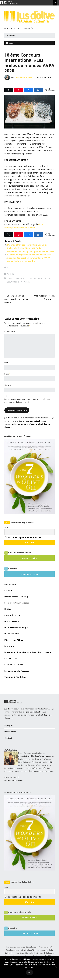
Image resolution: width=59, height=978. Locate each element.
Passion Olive (10, 658)
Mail (6, 527)
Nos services (10, 731)
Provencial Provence (13, 664)
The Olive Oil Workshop (15, 677)
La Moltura (9, 646)
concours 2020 (20, 278)
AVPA (9, 278)
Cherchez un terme (29, 574)
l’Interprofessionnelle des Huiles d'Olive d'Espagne (27, 652)
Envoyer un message (13, 780)
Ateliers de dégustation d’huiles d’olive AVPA (29, 254)
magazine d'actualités (33, 421)
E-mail (7, 374)
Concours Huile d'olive (39, 278)
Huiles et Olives (11, 633)
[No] (55, 967)
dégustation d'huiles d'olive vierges (34, 756)
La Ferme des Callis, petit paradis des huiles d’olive (16, 299)
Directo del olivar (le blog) (16, 596)
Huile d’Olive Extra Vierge (16, 627)
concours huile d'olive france (17, 281)
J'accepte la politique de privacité (24, 537)
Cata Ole (8, 590)
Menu (11, 43)
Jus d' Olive (33, 950)
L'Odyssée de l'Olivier (14, 640)
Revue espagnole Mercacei (16, 671)
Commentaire (10, 332)
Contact (8, 738)
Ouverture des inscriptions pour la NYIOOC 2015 (30, 251)
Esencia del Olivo (12, 615)
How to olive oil (11, 621)
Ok (29, 972)
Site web (7, 385)
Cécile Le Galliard (23, 77)
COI (51, 762)
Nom (7, 362)
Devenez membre (29, 558)
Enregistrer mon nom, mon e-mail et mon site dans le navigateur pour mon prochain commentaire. (29, 400)
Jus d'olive (9, 418)
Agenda (10, 274)
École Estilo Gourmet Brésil (16, 603)
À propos (8, 725)
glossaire (8, 424)
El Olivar (8, 609)
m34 (25, 950)
